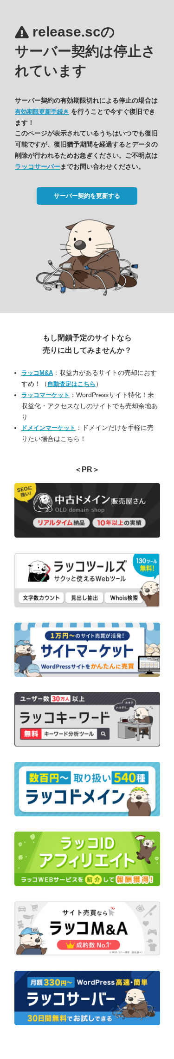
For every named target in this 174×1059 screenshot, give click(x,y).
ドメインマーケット (48, 427)
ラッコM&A (37, 372)
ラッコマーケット (45, 395)
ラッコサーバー (37, 166)
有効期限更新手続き (42, 111)
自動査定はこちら (71, 383)
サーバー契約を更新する (87, 195)
